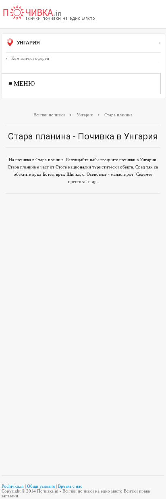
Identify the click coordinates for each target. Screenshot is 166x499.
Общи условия (41, 486)
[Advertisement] (83, 249)
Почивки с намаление (49, 13)
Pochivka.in (13, 486)
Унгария (28, 43)
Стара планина (118, 114)
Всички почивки (49, 114)
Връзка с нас (70, 486)
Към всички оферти (30, 58)
